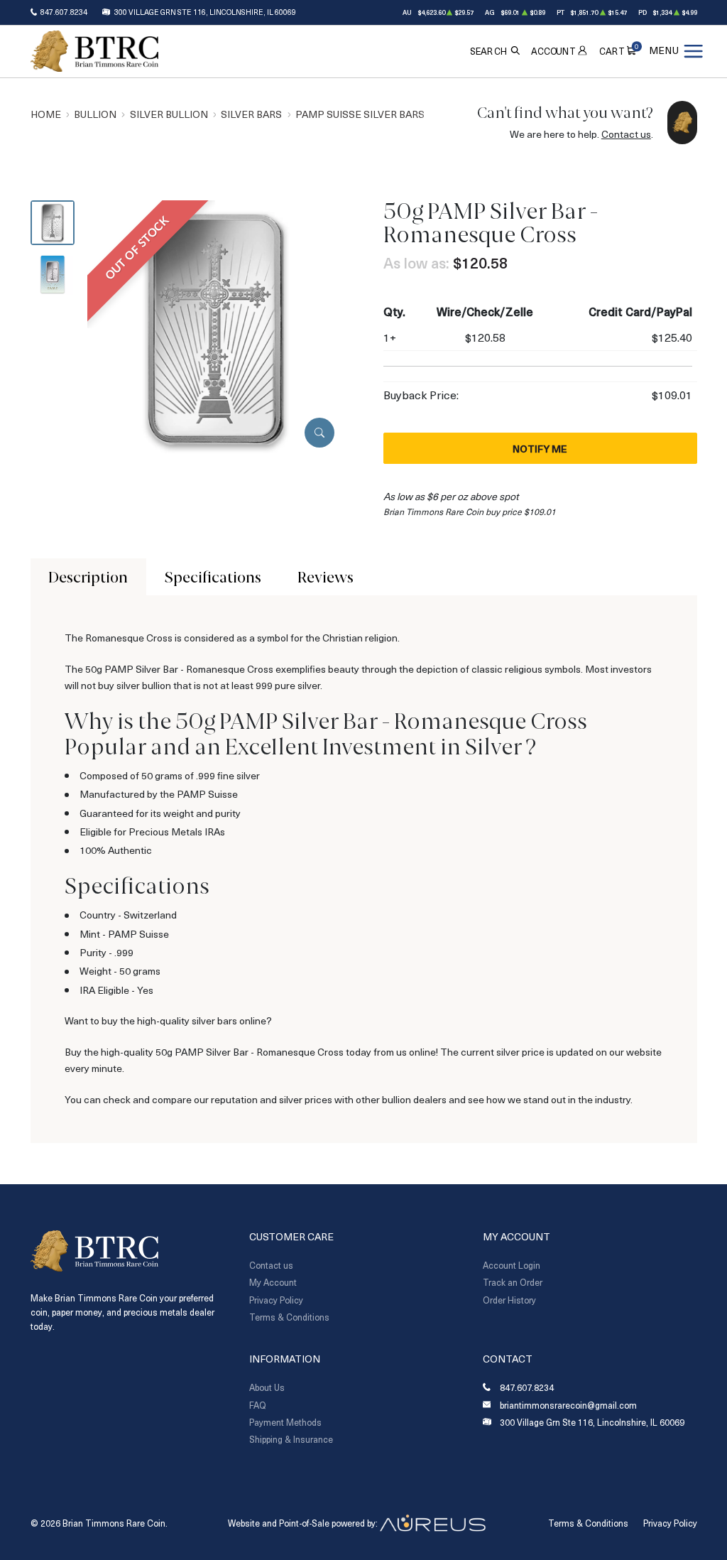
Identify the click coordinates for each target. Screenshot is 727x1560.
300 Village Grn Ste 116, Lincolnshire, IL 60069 (205, 12)
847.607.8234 (63, 12)
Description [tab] (88, 577)
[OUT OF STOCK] (215, 328)
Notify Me (540, 448)
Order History (509, 1300)
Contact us (626, 134)
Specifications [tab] (213, 577)
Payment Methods (285, 1422)
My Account (273, 1282)
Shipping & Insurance (291, 1439)
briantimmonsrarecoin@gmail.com (568, 1405)
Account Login (511, 1265)
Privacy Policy (276, 1300)
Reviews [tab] (325, 577)
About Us (267, 1387)
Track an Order (512, 1282)
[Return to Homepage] (94, 51)
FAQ (257, 1405)
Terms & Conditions (289, 1317)
